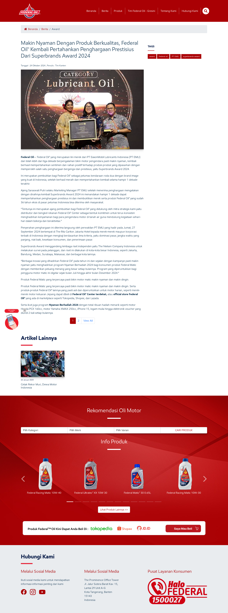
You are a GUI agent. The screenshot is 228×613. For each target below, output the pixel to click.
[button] (23, 479)
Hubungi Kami (190, 10)
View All (88, 320)
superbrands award (191, 56)
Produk (118, 10)
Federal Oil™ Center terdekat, (89, 294)
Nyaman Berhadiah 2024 (63, 304)
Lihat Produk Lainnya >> (114, 509)
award (152, 56)
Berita (105, 10)
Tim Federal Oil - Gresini (141, 10)
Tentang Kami (168, 10)
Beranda (91, 10)
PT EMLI (175, 56)
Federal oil (163, 56)
